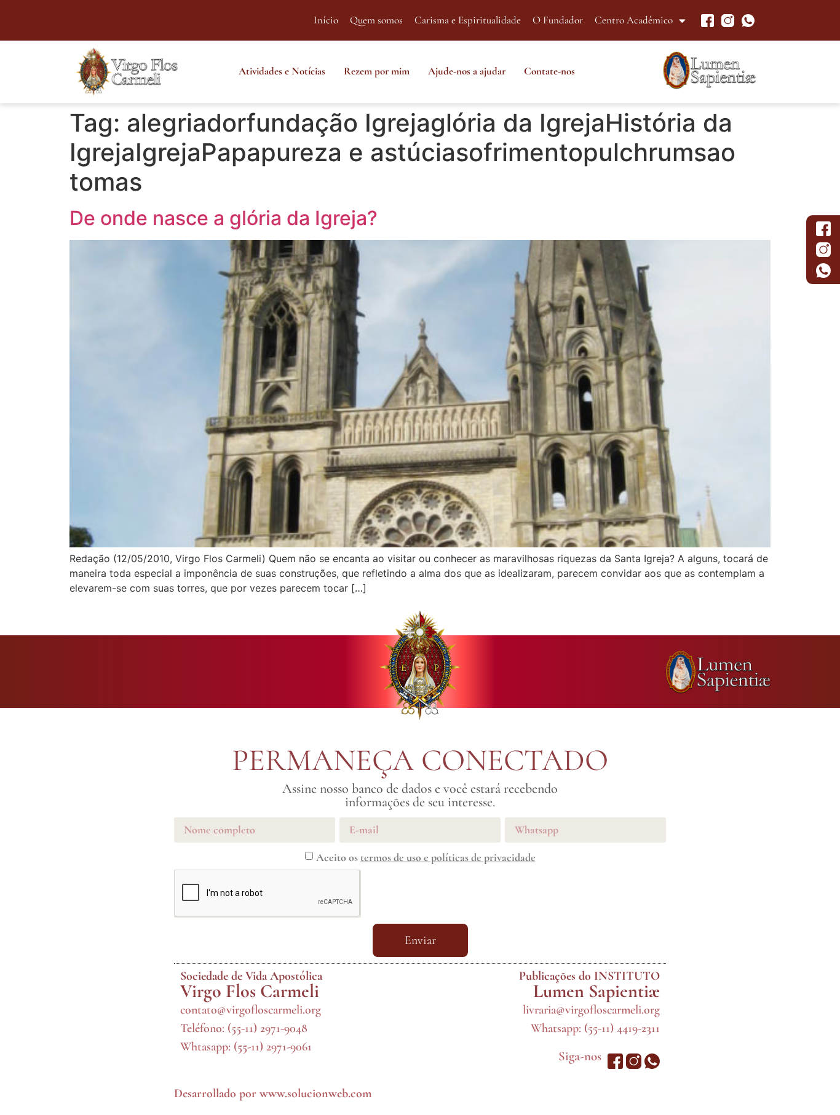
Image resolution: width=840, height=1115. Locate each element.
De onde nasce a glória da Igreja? (223, 218)
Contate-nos (549, 71)
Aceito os (426, 857)
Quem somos (376, 20)
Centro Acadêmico (634, 20)
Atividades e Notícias (282, 71)
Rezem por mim (377, 71)
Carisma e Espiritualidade (467, 20)
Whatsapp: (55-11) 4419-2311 (595, 1028)
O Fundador (558, 20)
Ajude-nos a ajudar (466, 71)
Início (326, 20)
